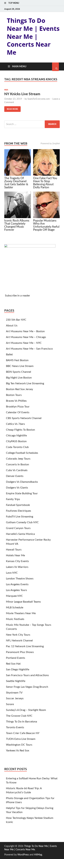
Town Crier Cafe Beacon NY (22, 733)
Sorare (10, 704)
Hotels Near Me (15, 555)
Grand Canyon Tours (18, 528)
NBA (6, 90)
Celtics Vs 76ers (15, 424)
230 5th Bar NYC (16, 319)
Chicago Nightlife (16, 435)
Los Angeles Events (17, 584)
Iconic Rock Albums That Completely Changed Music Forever (16, 225)
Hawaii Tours (14, 549)
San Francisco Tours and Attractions (27, 675)
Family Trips (13, 499)
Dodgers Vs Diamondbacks (22, 481)
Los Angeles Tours (16, 590)
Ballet (9, 354)
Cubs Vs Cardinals (16, 470)
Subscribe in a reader (17, 295)
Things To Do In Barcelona (21, 721)
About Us (11, 325)
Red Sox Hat (13, 663)
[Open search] (55, 66)
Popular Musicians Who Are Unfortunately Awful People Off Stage (46, 225)
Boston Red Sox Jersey (19, 389)
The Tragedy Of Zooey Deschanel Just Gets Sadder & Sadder (16, 183)
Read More (11, 108)
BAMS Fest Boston (17, 360)
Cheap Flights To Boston (20, 429)
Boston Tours (14, 395)
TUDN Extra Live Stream (20, 739)
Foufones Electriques (18, 510)
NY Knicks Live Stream (22, 94)
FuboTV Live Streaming (19, 516)
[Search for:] (32, 124)
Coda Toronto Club (17, 447)
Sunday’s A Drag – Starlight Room (26, 710)
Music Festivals (15, 619)
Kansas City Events (17, 561)
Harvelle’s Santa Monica (20, 534)
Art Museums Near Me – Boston (25, 331)
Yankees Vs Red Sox (17, 750)
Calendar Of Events (17, 412)
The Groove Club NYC (19, 715)
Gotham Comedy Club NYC (22, 522)
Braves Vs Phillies (16, 400)
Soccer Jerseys (15, 698)
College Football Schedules (22, 453)
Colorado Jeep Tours (18, 458)
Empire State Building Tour (22, 493)
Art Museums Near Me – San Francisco (29, 348)
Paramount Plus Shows (20, 652)
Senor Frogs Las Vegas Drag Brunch (27, 686)
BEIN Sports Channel (18, 372)
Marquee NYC (14, 596)
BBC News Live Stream (19, 366)
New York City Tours (18, 634)
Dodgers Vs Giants (17, 487)
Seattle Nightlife (15, 681)
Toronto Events (15, 727)
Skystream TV (14, 692)
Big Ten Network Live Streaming (25, 383)
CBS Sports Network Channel (23, 418)
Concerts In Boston (17, 464)
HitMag (38, 855)
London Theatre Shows (19, 578)
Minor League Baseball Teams (23, 601)
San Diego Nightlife (17, 669)
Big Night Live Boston (19, 377)
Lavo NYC (12, 572)
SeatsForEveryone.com (38, 99)
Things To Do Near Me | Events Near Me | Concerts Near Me (33, 36)
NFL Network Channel (19, 640)
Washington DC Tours (19, 744)
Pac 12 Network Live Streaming (25, 646)
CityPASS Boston (16, 441)
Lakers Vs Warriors (17, 567)
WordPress (23, 855)
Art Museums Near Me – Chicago (26, 337)
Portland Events (15, 658)
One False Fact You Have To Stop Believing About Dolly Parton (45, 183)
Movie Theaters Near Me (21, 613)
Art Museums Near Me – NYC (24, 343)
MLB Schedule (14, 607)
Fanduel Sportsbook (18, 505)
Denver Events (14, 476)
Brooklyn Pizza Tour (18, 406)
